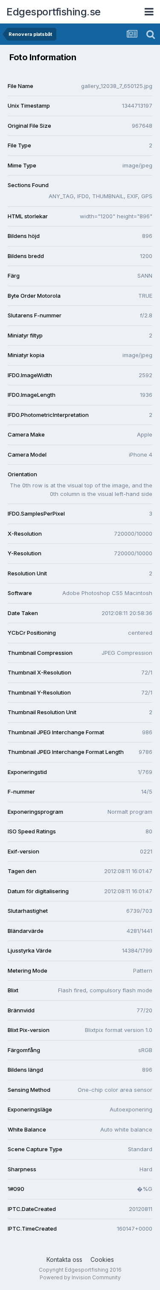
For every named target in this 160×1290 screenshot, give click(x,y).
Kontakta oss (64, 1259)
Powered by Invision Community (80, 1277)
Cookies (102, 1259)
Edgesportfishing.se (53, 12)
